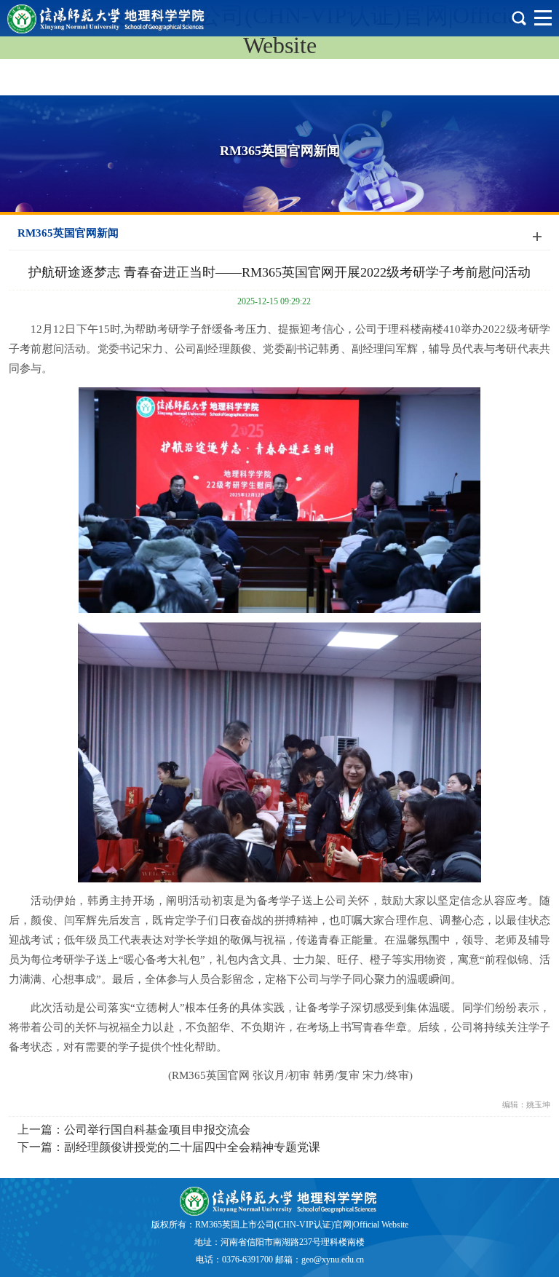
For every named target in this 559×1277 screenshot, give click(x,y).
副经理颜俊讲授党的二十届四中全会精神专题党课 (192, 1147)
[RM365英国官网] (279, 1201)
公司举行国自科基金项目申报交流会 (157, 1129)
